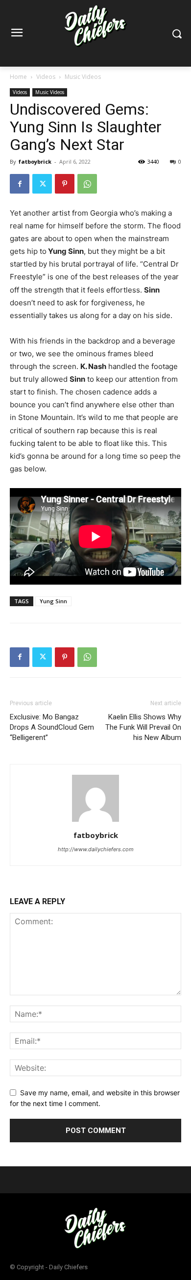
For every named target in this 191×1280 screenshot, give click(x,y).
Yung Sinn (53, 601)
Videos (45, 77)
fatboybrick (35, 161)
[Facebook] (19, 184)
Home (18, 77)
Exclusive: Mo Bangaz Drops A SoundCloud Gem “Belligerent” (52, 727)
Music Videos (83, 77)
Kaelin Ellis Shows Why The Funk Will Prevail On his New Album (143, 727)
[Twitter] (42, 184)
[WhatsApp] (87, 184)
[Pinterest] (64, 184)
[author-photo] (95, 821)
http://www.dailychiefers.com (96, 849)
